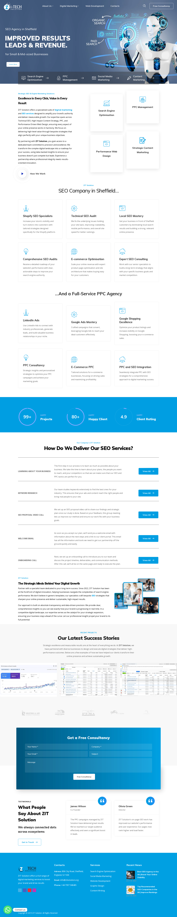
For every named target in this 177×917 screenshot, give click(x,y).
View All (147, 471)
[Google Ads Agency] (106, 78)
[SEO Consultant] (35, 78)
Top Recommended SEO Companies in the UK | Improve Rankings (147, 889)
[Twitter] (20, 890)
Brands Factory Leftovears (88, 682)
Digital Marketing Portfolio (88, 675)
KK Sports (148, 684)
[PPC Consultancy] (71, 78)
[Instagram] (34, 890)
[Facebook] (24, 890)
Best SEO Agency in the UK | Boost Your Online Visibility (148, 874)
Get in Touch (28, 842)
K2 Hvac (28, 684)
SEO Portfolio (28, 680)
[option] (30, 714)
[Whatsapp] (7, 910)
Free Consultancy (161, 6)
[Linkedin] (29, 890)
